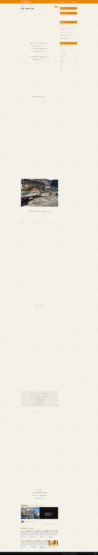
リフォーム (62, 58)
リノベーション (62, 56)
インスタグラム (37, 305)
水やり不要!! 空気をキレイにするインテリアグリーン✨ (68, 25)
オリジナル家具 (68, 1)
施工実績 (63, 1)
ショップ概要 (58, 1)
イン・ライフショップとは (51, 1)
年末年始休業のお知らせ (65, 38)
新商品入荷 (62, 61)
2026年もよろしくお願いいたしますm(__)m (67, 35)
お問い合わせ (74, 1)
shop (61, 48)
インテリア (62, 51)
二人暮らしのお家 (31, 505)
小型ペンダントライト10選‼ (66, 32)
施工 (26, 505)
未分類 (61, 66)
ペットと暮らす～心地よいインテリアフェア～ (67, 29)
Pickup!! (23, 505)
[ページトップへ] (95, 553)
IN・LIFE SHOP (25, 2)
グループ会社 (32, 396)
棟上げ (41, 505)
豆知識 (61, 69)
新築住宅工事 (37, 505)
